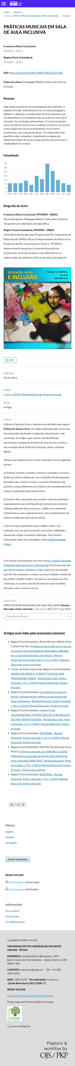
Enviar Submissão (17, 859)
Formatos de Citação (17, 616)
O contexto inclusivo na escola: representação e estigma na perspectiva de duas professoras (39, 696)
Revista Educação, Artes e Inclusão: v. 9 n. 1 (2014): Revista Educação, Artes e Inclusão (39, 683)
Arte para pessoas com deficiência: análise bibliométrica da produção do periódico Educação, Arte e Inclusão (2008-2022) (39, 756)
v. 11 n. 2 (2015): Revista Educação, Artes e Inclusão (31, 15)
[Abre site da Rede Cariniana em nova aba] (14, 1020)
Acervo (17, 12)
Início (6, 12)
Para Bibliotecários (15, 921)
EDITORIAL (46, 733)
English (9, 831)
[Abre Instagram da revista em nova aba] (17, 995)
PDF (11, 360)
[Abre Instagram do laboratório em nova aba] (41, 995)
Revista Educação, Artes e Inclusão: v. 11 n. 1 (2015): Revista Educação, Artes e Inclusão (40, 738)
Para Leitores (12, 911)
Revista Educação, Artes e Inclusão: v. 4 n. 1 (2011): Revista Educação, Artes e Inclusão (40, 724)
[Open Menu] (3, 3)
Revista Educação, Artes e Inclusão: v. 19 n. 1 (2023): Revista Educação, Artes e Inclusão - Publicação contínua (41, 765)
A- (23, 804)
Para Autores (12, 916)
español (9, 837)
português (11, 842)
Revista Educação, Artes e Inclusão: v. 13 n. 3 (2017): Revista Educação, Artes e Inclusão (40, 660)
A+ (12, 804)
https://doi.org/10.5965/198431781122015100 (36, 72)
